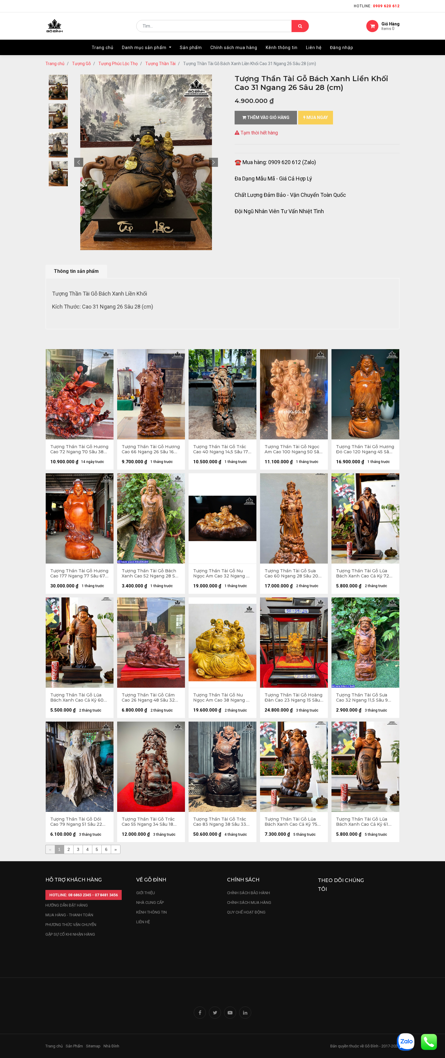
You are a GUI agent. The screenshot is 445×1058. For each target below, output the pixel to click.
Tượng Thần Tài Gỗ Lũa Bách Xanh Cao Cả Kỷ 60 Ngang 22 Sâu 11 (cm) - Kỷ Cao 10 (78, 698)
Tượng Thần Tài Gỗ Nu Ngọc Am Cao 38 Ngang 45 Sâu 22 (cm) (222, 698)
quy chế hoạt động (246, 912)
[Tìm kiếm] (300, 26)
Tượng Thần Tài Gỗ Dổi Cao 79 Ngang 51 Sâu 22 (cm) (76, 822)
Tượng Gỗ (81, 63)
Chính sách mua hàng (249, 902)
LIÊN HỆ (143, 922)
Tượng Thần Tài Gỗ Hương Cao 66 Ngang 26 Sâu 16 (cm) (151, 449)
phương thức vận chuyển (70, 924)
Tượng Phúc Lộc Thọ (118, 63)
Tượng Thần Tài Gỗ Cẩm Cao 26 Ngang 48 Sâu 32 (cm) (148, 698)
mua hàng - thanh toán (69, 915)
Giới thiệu (146, 893)
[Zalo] (406, 1041)
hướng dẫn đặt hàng (66, 905)
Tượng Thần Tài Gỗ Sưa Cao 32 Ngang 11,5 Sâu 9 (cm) (362, 698)
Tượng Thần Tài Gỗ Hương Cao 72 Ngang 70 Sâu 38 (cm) (79, 449)
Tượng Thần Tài (160, 63)
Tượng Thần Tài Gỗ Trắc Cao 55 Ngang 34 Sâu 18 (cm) (148, 822)
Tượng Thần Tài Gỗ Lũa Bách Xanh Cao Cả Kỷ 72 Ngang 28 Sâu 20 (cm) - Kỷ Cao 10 (365, 573)
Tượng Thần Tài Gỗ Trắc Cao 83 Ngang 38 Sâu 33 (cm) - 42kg (219, 822)
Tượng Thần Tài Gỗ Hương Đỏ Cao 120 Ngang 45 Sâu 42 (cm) (365, 449)
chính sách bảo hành (248, 893)
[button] (78, 162)
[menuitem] (102, 47)
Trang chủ (54, 63)
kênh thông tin (151, 912)
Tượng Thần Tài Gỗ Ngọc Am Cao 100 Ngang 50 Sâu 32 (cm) (293, 449)
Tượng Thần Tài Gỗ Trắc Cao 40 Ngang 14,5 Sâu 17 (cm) (220, 449)
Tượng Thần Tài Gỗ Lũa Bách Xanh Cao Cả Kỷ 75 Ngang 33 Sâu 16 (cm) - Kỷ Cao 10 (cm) (293, 822)
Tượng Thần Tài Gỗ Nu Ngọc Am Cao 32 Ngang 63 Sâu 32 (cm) (222, 573)
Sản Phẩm (74, 1046)
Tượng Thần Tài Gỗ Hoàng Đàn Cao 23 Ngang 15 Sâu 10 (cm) (293, 698)
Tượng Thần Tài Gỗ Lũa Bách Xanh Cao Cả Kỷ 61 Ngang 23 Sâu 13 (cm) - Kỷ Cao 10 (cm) (364, 822)
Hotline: (377, 6)
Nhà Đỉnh (112, 1046)
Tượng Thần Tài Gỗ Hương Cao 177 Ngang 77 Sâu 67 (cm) (79, 573)
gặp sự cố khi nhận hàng (70, 934)
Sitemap (93, 1046)
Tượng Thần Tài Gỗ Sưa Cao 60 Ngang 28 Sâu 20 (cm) (291, 573)
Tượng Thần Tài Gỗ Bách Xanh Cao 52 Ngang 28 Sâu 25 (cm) (151, 573)
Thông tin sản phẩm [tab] (76, 271)
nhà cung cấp (150, 902)
